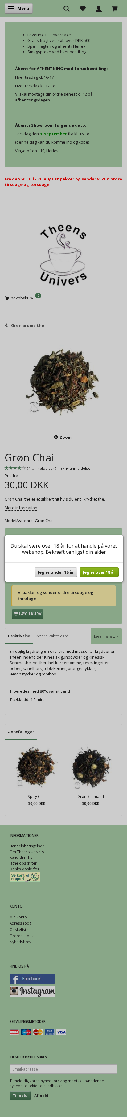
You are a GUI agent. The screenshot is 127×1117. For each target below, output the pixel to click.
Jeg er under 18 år (56, 572)
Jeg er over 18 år (99, 572)
